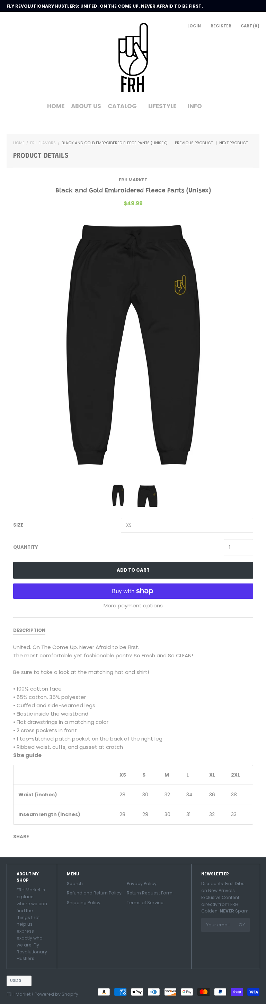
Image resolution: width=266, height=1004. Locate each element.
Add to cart (133, 570)
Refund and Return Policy (94, 893)
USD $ (15, 980)
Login (194, 26)
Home (55, 106)
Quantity (25, 547)
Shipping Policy (83, 903)
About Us (86, 106)
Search (75, 883)
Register (221, 26)
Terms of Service (145, 903)
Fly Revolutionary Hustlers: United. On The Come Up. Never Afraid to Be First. (105, 6)
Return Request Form (149, 893)
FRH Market (133, 180)
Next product (234, 143)
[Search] (216, 108)
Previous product (194, 143)
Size (18, 525)
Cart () (250, 26)
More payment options (133, 605)
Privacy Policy (142, 883)
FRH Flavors (43, 143)
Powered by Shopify (56, 994)
